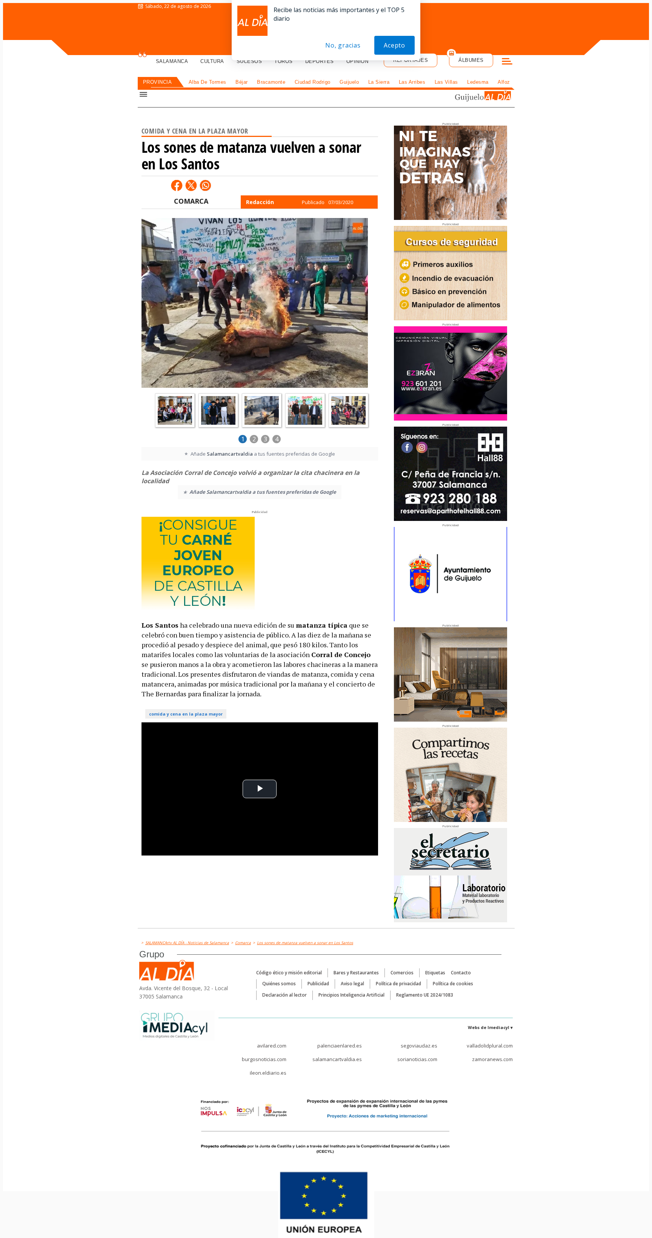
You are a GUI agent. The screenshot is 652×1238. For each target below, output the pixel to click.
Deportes (319, 61)
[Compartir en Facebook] (177, 185)
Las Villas (446, 82)
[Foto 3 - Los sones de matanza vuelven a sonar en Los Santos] (218, 410)
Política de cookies (453, 983)
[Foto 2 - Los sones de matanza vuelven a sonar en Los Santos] (175, 410)
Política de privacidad (398, 983)
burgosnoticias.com (264, 1059)
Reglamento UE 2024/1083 (424, 995)
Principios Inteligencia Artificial (351, 995)
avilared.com (271, 1045)
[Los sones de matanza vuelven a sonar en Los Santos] (254, 304)
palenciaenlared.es (339, 1045)
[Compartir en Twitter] (191, 185)
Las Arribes (412, 82)
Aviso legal (352, 983)
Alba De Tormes (207, 82)
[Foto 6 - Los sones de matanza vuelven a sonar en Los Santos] (348, 410)
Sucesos (249, 61)
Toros (283, 61)
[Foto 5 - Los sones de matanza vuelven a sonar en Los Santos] (305, 410)
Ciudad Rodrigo (313, 82)
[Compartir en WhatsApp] (205, 185)
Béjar (241, 82)
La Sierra (379, 82)
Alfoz (504, 82)
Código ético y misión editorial (289, 972)
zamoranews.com (492, 1059)
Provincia (157, 82)
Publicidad (318, 983)
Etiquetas (435, 972)
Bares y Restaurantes (356, 972)
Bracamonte (271, 82)
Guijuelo (349, 82)
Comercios (402, 972)
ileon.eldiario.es (268, 1072)
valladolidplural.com (490, 1045)
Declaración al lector (284, 995)
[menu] (507, 62)
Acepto (394, 45)
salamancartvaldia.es (337, 1059)
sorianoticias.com (417, 1059)
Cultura (212, 61)
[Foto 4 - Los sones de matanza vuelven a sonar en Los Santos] (261, 410)
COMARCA (191, 201)
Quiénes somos (279, 983)
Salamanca (172, 61)
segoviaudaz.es (419, 1045)
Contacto (461, 972)
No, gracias (343, 45)
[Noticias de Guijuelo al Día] (463, 96)
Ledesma (478, 82)
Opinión (357, 61)
